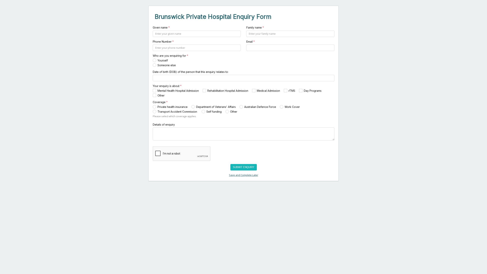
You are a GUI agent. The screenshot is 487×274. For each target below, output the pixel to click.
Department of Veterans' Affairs (216, 106)
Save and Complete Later (243, 175)
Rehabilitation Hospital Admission (227, 90)
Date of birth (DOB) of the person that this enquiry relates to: (190, 71)
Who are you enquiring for (170, 55)
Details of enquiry (164, 124)
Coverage (160, 102)
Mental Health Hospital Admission (178, 90)
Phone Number (163, 41)
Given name (161, 27)
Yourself (163, 60)
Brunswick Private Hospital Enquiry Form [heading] (213, 16)
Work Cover (292, 106)
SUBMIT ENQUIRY (243, 167)
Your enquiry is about (167, 86)
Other (161, 95)
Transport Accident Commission (178, 111)
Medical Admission (268, 90)
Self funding (214, 111)
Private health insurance (173, 106)
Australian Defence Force (260, 106)
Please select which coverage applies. (175, 116)
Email (250, 41)
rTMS (292, 90)
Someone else (167, 65)
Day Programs (312, 90)
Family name (255, 27)
